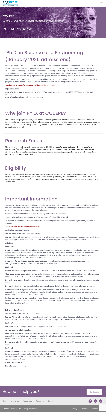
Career (50, 401)
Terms (84, 409)
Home (5, 401)
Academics (27, 401)
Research (40, 401)
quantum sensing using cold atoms (64, 152)
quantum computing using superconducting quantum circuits (50, 149)
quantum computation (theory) (69, 147)
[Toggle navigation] (101, 3)
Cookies (95, 409)
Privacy (74, 409)
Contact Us (94, 392)
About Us (15, 401)
